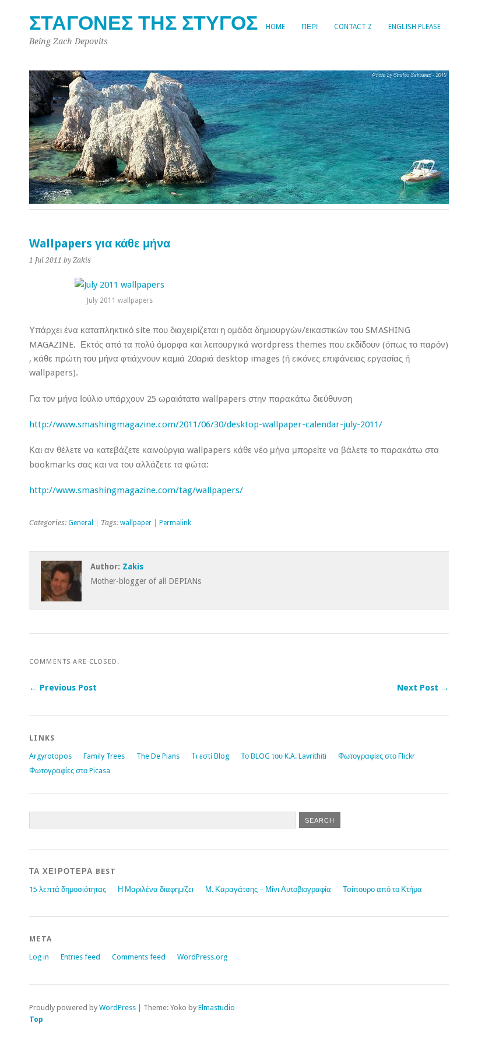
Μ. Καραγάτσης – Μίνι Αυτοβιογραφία (268, 889)
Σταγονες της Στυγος (143, 23)
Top (36, 1019)
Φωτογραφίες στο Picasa (69, 770)
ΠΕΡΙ (309, 27)
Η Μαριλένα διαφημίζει (156, 889)
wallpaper (136, 523)
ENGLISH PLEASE (414, 27)
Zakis (132, 566)
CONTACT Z (353, 27)
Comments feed (139, 957)
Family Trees (104, 756)
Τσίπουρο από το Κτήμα (382, 889)
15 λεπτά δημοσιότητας (67, 889)
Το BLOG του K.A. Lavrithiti (283, 756)
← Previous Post (63, 687)
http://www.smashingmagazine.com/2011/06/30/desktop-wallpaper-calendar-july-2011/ (205, 424)
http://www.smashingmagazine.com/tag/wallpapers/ (136, 490)
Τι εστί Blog (210, 756)
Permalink (175, 523)
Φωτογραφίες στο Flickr (376, 756)
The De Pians (158, 756)
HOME (275, 27)
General (80, 523)
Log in (39, 957)
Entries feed (80, 957)
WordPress (117, 1007)
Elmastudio (216, 1007)
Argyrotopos (50, 756)
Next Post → (423, 687)
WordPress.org (202, 957)
